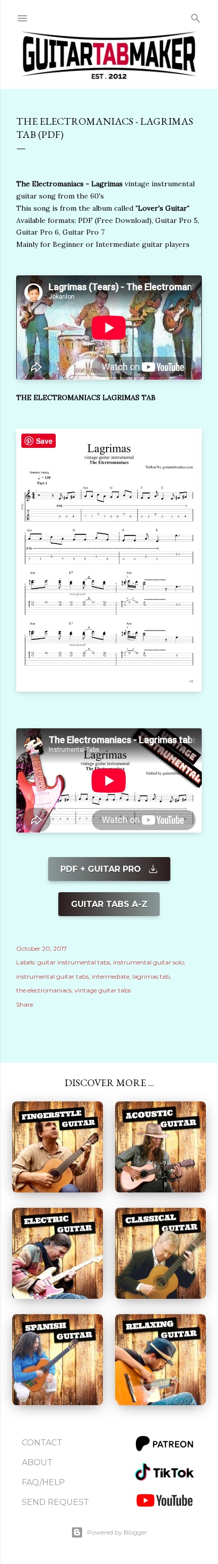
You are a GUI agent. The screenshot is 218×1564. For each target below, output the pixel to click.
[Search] (196, 16)
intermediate (110, 976)
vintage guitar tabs (103, 990)
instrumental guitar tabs (52, 976)
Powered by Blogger (117, 1532)
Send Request (55, 1502)
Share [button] (24, 1004)
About (37, 1462)
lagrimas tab (151, 976)
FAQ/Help (43, 1482)
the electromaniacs (43, 990)
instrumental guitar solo (148, 962)
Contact (42, 1442)
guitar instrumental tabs (74, 962)
